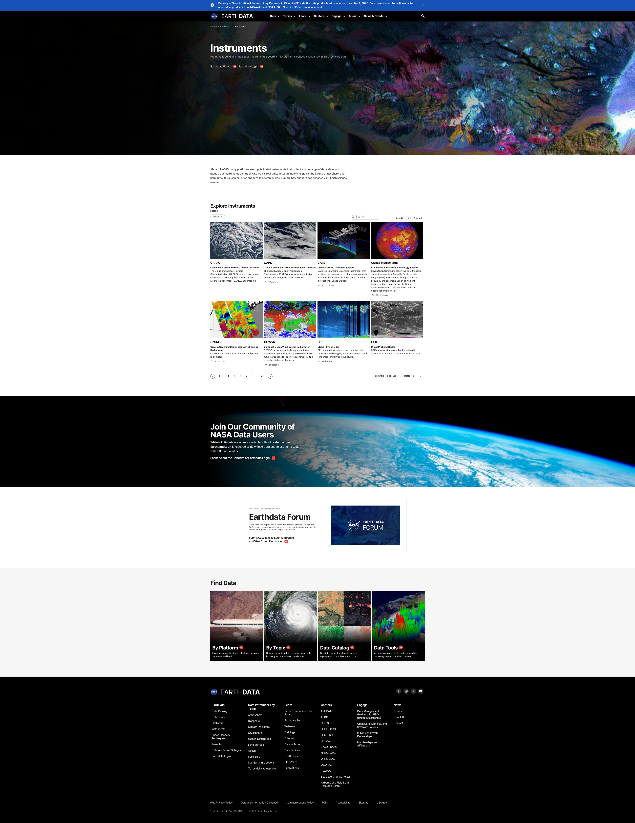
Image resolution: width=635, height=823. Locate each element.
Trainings (289, 732)
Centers (319, 16)
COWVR (269, 342)
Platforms (217, 723)
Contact (398, 723)
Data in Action (292, 744)
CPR (374, 342)
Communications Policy (300, 802)
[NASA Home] (214, 16)
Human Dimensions (259, 738)
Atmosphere (255, 715)
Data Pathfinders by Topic (261, 706)
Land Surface (256, 744)
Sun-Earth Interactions (261, 762)
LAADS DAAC (329, 746)
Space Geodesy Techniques (221, 736)
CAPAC (215, 262)
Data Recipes (292, 750)
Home (213, 26)
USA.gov (382, 802)
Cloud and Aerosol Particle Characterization (234, 267)
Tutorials (289, 738)
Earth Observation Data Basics (298, 712)
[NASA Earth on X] (413, 691)
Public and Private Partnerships (367, 734)
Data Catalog (219, 711)
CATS (321, 262)
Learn (303, 16)
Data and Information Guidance (259, 802)
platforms (243, 169)
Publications (291, 768)
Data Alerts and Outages (226, 750)
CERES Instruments (384, 262)
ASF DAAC (327, 711)
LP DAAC (326, 741)
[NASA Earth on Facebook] (399, 691)
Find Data (225, 26)
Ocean (252, 750)
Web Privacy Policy (221, 802)
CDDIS (325, 723)
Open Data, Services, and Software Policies (372, 725)
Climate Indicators (258, 726)
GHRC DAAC (328, 729)
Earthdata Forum (221, 66)
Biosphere (254, 721)
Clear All (418, 218)
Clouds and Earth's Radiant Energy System (394, 267)
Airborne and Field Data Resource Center (335, 784)
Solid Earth (254, 756)
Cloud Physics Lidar (328, 347)
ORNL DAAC (328, 758)
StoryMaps (290, 762)
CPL (320, 342)
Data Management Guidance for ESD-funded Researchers (369, 714)
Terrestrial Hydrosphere (262, 768)
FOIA (324, 802)
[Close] (423, 5)
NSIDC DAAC (328, 752)
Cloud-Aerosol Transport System (336, 267)
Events (398, 711)
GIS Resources (292, 756)
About (353, 16)
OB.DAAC (326, 764)
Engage (336, 16)
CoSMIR (215, 342)
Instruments (218, 729)
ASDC (324, 717)
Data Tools (218, 717)
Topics (287, 16)
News (397, 705)
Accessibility (343, 802)
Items (407, 376)
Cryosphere (255, 732)
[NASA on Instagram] (406, 691)
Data (273, 16)
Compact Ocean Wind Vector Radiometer (287, 347)
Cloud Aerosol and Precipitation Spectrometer (290, 267)
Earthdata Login (248, 66)
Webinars (289, 726)
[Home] (237, 15)
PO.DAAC (326, 770)
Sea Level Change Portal (335, 776)
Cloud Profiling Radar (383, 347)
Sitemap (363, 802)
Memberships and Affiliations (367, 744)
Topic (216, 217)
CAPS (268, 262)
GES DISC (327, 735)
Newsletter (400, 717)
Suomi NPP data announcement (302, 7)
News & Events (373, 16)
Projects (216, 744)
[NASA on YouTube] (420, 691)
